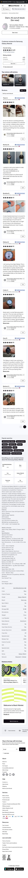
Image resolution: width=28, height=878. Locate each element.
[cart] (24, 5)
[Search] (13, 9)
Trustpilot (4, 772)
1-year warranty (5, 797)
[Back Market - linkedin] (13, 774)
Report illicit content (7, 851)
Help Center (5, 784)
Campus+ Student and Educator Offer (11, 804)
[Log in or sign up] (21, 5)
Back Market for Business (8, 812)
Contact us (5, 782)
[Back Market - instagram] (3, 774)
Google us (6, 714)
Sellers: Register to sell (7, 808)
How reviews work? (8, 66)
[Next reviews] (24, 426)
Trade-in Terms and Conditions (9, 843)
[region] (14, 80)
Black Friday (5, 833)
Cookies (4, 845)
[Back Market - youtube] (10, 774)
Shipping (4, 786)
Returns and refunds (7, 788)
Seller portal (5, 810)
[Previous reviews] (20, 426)
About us (4, 761)
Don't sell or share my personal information (12, 847)
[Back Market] (14, 5)
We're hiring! (5, 770)
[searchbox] (20, 8)
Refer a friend (5, 795)
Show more (6, 178)
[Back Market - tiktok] (7, 774)
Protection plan (6, 799)
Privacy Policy (5, 849)
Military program (6, 806)
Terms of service (6, 841)
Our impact (5, 765)
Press (3, 763)
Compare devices (6, 827)
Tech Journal (5, 825)
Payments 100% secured (8, 814)
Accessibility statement (8, 768)
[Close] (26, 2)
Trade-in (4, 802)
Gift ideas (4, 831)
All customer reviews (7, 829)
